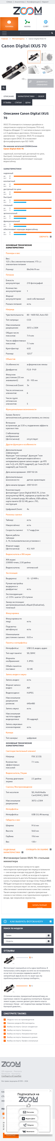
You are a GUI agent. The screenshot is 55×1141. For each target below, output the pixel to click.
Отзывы (7, 102)
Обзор (41, 96)
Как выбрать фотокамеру (26, 921)
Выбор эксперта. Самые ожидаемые (22, 1027)
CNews (9, 2)
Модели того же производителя (20, 1020)
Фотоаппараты (18, 39)
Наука (27, 26)
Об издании (6, 1071)
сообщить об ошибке (37, 849)
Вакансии (5, 1074)
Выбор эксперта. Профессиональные (22, 1041)
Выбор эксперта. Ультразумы (19, 1030)
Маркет (45, 2)
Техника (9, 26)
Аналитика (20, 2)
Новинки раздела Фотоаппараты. (21, 1023)
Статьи (18, 102)
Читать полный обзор (39, 906)
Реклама (18, 1071)
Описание (9, 96)
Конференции (33, 2)
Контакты (16, 1074)
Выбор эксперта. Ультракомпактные (22, 1034)
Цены (28, 102)
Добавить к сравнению (42, 83)
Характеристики (26, 96)
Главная (4, 39)
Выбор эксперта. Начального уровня (22, 1037)
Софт (45, 26)
